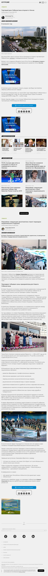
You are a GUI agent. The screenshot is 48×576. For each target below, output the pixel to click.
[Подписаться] (46, 530)
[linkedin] (33, 536)
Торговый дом (8, 21)
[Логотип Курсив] (5, 2)
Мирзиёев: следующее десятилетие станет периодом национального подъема (35, 190)
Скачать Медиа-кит (7, 555)
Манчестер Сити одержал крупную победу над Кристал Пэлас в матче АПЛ (11, 189)
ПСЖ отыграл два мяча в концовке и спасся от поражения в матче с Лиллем (10, 165)
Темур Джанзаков (10, 227)
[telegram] (24, 536)
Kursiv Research (6, 557)
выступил (30, 274)
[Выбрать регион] (40, 2)
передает (12, 58)
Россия (3, 21)
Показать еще (24, 213)
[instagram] (14, 536)
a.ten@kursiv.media (9, 18)
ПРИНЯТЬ (41, 570)
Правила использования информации (10, 544)
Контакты (5, 552)
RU (43, 2)
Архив (4, 547)
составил (8, 94)
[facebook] (5, 536)
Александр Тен (9, 16)
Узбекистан (15, 21)
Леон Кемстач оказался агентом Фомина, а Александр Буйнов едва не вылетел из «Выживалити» (36, 165)
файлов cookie (22, 571)
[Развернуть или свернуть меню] (46, 2)
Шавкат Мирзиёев (11, 232)
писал (13, 99)
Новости (4, 7)
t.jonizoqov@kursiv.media (10, 230)
